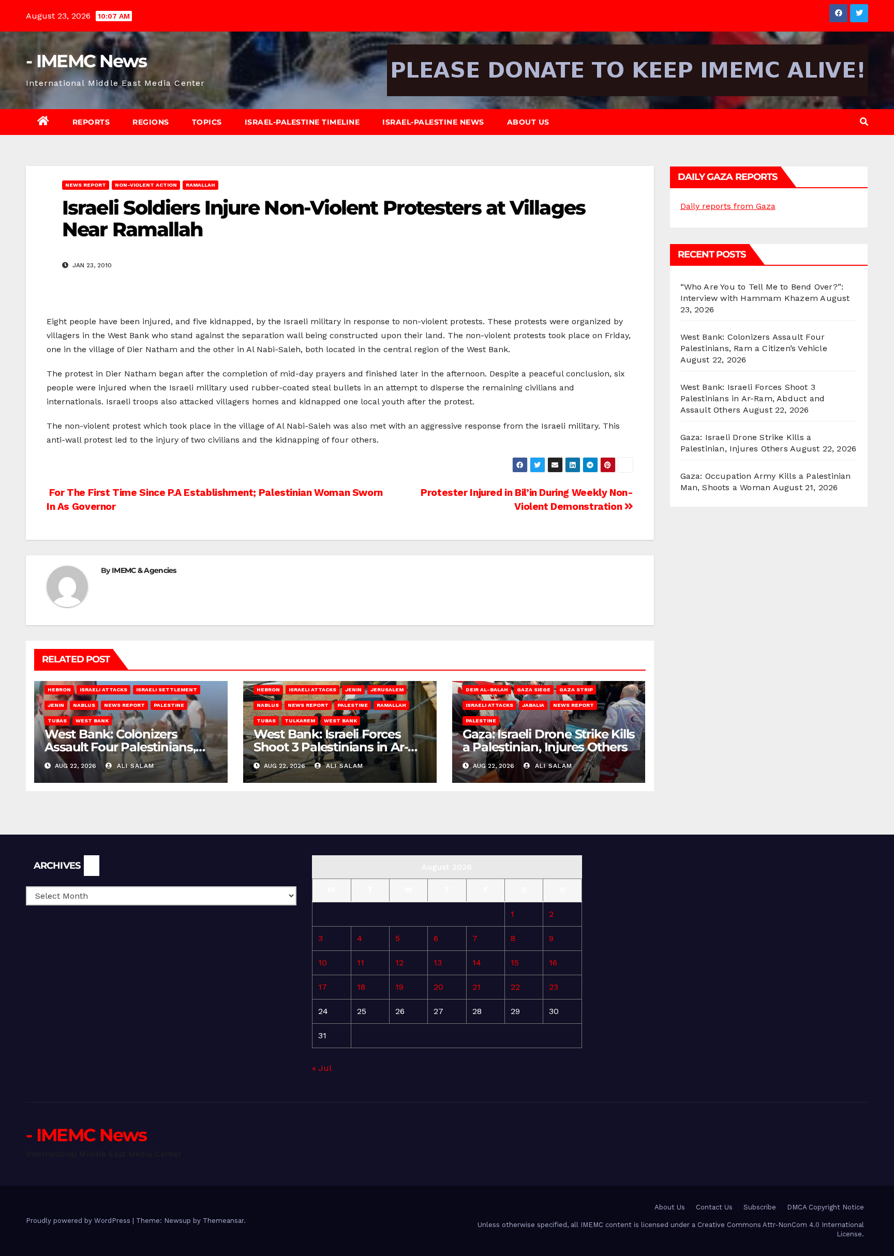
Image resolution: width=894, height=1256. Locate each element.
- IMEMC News (86, 61)
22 (515, 987)
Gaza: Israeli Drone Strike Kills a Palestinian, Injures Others (549, 740)
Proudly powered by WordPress (79, 1220)
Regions (150, 122)
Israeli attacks (103, 689)
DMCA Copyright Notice (825, 1207)
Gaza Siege (533, 689)
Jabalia (533, 705)
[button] (864, 122)
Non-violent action (146, 185)
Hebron (59, 689)
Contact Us (714, 1207)
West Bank (92, 720)
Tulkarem (300, 720)
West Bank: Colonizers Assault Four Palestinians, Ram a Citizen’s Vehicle (120, 747)
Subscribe (759, 1207)
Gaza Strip (576, 689)
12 (399, 962)
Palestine (169, 705)
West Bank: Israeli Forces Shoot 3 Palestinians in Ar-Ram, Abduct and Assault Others (752, 398)
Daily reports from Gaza (728, 206)
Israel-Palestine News (433, 122)
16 (553, 962)
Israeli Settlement (166, 689)
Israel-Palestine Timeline (302, 122)
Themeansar (223, 1220)
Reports (91, 122)
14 (476, 962)
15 (515, 962)
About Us (528, 122)
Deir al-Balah (487, 689)
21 (476, 987)
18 (361, 987)
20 (438, 987)
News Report (85, 185)
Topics (207, 122)
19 (399, 987)
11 (360, 962)
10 (322, 962)
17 (322, 987)
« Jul (321, 1068)
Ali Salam (134, 765)
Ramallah (200, 185)
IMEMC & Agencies (144, 570)
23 (553, 987)
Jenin (56, 705)
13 (438, 962)
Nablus (84, 705)
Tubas (57, 720)
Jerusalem (387, 689)
